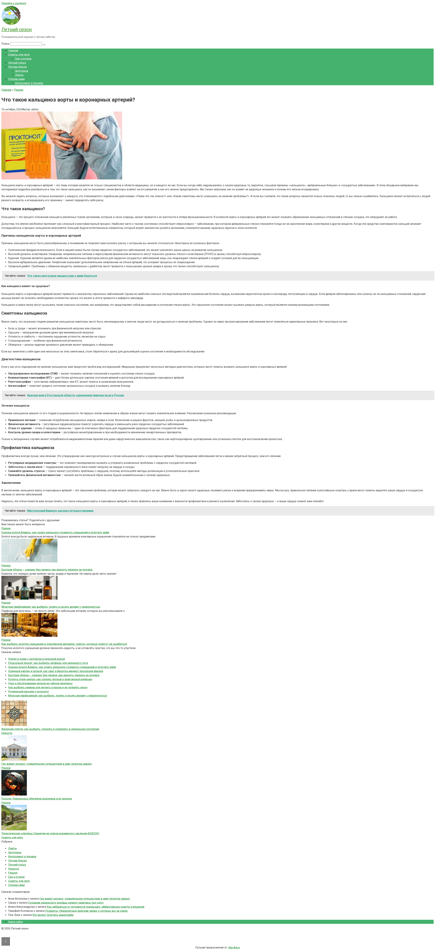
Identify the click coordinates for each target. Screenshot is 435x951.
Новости (6, 733)
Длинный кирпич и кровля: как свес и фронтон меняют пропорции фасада (55, 671)
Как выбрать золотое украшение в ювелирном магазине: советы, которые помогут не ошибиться (64, 644)
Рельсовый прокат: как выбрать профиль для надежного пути (48, 663)
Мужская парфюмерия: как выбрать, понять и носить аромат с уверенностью (50, 606)
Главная (13, 50)
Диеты (19, 75)
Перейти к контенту (13, 3)
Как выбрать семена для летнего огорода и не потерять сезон (47, 687)
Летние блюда (17, 66)
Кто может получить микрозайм (52, 915)
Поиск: (6, 43)
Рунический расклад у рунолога (28, 691)
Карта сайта (15, 921)
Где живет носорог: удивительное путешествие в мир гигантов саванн (46, 763)
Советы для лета (19, 54)
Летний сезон (16, 29)
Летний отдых (17, 62)
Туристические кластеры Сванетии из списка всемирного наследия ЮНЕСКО (50, 833)
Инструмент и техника (29, 83)
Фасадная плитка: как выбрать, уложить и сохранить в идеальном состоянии (50, 729)
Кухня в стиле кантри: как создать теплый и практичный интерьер (50, 679)
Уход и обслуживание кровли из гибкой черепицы (40, 683)
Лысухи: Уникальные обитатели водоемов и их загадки (36, 798)
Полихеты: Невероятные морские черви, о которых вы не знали (86, 910)
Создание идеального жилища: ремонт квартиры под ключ (65, 902)
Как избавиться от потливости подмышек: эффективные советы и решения (95, 906)
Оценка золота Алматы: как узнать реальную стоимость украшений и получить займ (55, 532)
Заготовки (21, 70)
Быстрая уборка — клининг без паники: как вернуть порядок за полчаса (46, 569)
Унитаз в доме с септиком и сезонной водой (36, 659)
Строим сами (16, 79)
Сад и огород (23, 58)
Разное (6, 768)
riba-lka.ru (234, 947)
